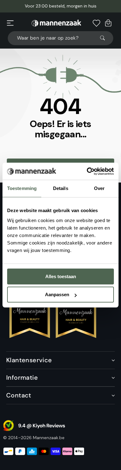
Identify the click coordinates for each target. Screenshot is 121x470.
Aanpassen (57, 294)
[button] (10, 23)
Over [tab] (99, 188)
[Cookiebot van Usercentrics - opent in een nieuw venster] (87, 171)
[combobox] (60, 38)
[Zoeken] (105, 38)
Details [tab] (60, 188)
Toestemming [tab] (22, 188)
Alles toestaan (60, 276)
